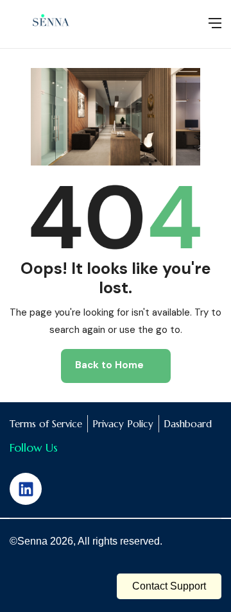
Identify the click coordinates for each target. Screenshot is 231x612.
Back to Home (109, 365)
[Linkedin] (26, 489)
